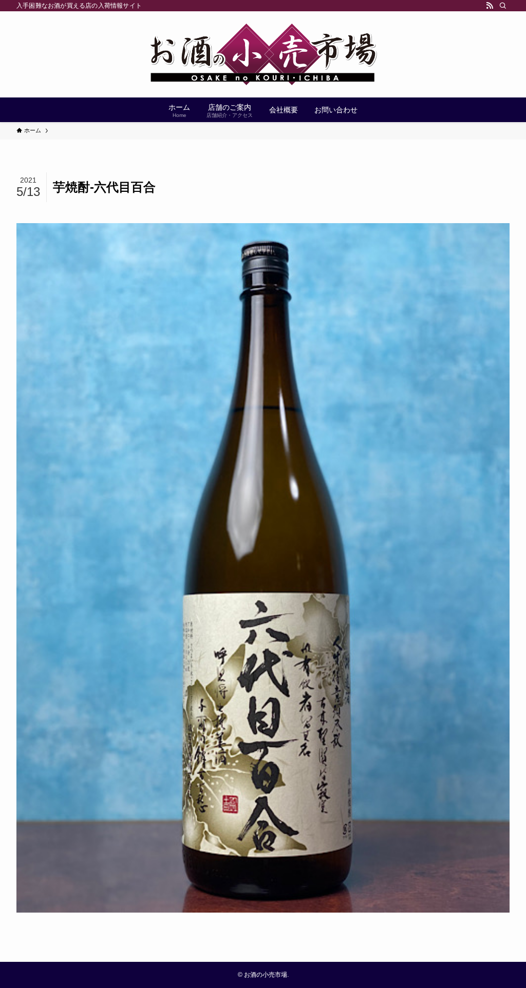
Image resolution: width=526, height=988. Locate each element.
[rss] (489, 5)
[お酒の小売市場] (263, 54)
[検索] (503, 5)
